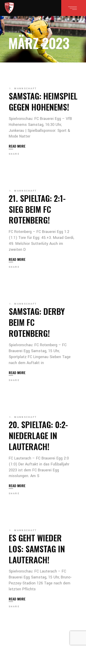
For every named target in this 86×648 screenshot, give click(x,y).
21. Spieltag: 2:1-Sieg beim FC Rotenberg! (37, 209)
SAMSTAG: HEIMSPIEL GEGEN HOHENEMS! (43, 101)
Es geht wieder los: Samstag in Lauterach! (37, 549)
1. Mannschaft (23, 88)
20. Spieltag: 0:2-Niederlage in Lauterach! (38, 435)
